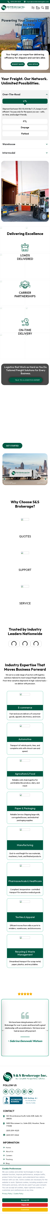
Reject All (25, 1205)
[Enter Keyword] (42, 7)
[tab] (25, 101)
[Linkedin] (24, 1091)
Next (47, 1029)
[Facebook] (5, 1091)
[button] (4, 644)
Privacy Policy (7, 1194)
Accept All (25, 1200)
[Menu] (47, 7)
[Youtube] (30, 1091)
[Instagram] (18, 1091)
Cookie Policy (18, 1194)
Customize (25, 1210)
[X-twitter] (12, 1091)
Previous (3, 1029)
